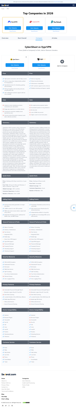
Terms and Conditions (7, 391)
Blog (2, 394)
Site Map (4, 396)
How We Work (5, 389)
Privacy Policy (5, 385)
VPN (8, 8)
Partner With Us (5, 383)
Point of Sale (25, 385)
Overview (5, 38)
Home (2, 8)
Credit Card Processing (28, 383)
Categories (25, 378)
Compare (39, 38)
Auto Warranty (26, 381)
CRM (23, 387)
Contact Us (4, 387)
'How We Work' (57, 1)
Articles (54, 38)
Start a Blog (5, 399)
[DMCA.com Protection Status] (26, 402)
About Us (4, 381)
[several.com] (5, 5)
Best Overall (22, 38)
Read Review (13, 31)
